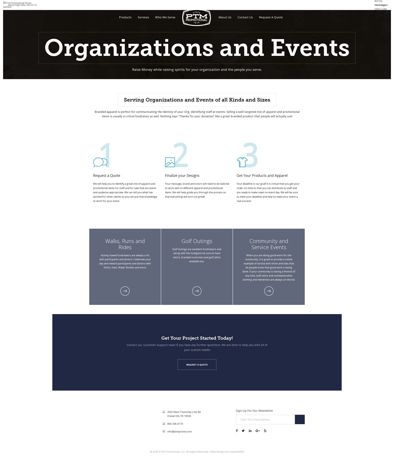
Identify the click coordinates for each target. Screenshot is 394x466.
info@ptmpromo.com (179, 431)
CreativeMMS (236, 451)
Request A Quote (197, 364)
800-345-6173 (22, 4)
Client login (380, 4)
